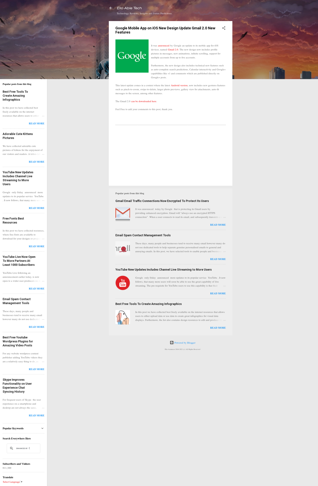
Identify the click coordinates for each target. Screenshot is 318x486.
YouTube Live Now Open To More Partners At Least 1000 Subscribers (19, 260)
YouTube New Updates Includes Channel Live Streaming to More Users (163, 269)
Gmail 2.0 (173, 49)
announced (163, 45)
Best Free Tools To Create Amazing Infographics (148, 304)
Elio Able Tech (129, 8)
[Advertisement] (245, 71)
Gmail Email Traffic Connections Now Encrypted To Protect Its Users (162, 201)
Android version (179, 85)
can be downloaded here (143, 101)
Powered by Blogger (184, 342)
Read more (218, 225)
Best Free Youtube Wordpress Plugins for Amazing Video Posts (18, 341)
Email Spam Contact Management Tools (143, 235)
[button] (224, 28)
